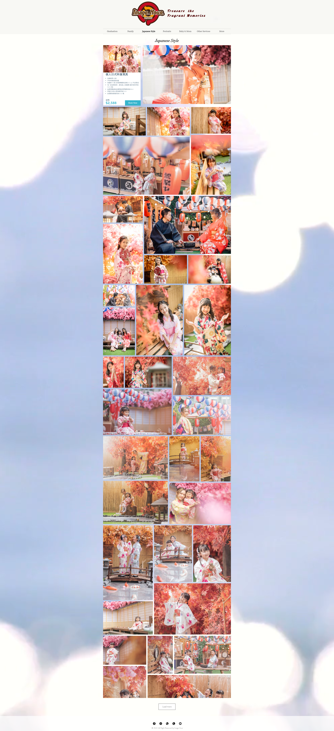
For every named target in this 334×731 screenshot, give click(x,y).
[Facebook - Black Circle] (154, 723)
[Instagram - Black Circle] (160, 723)
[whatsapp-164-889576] (167, 723)
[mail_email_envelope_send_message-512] (180, 723)
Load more (167, 706)
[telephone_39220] (173, 723)
